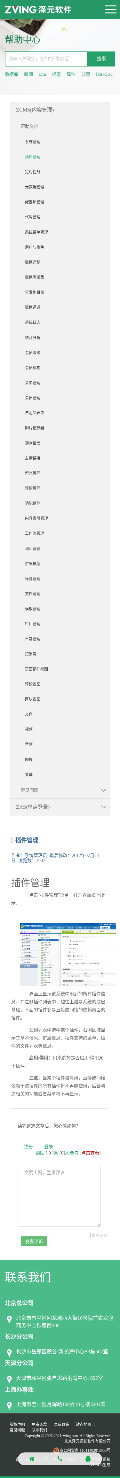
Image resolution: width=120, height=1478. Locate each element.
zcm (42, 74)
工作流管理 (34, 533)
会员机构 (32, 368)
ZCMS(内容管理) (35, 110)
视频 (29, 729)
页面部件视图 (36, 669)
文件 (29, 714)
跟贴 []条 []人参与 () (68, 1153)
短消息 (30, 654)
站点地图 (83, 1424)
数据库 (11, 74)
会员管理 (32, 398)
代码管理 (32, 217)
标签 (56, 74)
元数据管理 (34, 187)
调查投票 (32, 443)
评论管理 (32, 488)
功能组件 (32, 503)
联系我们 (39, 1430)
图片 (29, 760)
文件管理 (32, 594)
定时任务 (32, 172)
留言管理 (32, 473)
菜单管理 (32, 383)
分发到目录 (34, 292)
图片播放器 (34, 428)
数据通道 (32, 307)
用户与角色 (34, 247)
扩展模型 (32, 564)
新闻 (28, 74)
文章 (29, 775)
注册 (28, 1146)
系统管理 (32, 142)
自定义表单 (34, 413)
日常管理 (32, 639)
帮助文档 (29, 126)
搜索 (101, 58)
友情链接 (32, 458)
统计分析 (32, 338)
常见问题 (29, 790)
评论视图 (32, 684)
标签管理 (32, 579)
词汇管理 (32, 549)
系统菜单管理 (36, 232)
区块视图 (32, 699)
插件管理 (32, 157)
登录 (48, 1146)
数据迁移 (32, 262)
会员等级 (32, 353)
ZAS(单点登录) (33, 807)
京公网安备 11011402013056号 (85, 1450)
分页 (85, 74)
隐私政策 (61, 1424)
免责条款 (39, 1424)
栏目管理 (32, 624)
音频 (29, 744)
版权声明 (17, 1424)
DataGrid (104, 74)
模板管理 (32, 609)
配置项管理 (34, 202)
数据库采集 (34, 277)
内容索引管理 (36, 518)
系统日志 (32, 322)
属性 (71, 74)
